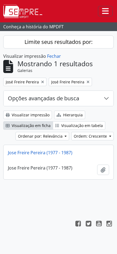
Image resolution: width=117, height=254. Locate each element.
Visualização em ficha (31, 125)
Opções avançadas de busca (43, 98)
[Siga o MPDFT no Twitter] (88, 224)
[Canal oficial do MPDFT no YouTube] (98, 224)
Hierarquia (72, 114)
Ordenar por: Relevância (41, 136)
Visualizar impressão (30, 114)
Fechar (54, 56)
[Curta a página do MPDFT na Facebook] (78, 224)
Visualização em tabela (81, 125)
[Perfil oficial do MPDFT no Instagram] (109, 224)
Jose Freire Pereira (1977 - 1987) (40, 153)
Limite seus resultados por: (58, 42)
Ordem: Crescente (91, 136)
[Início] (25, 11)
